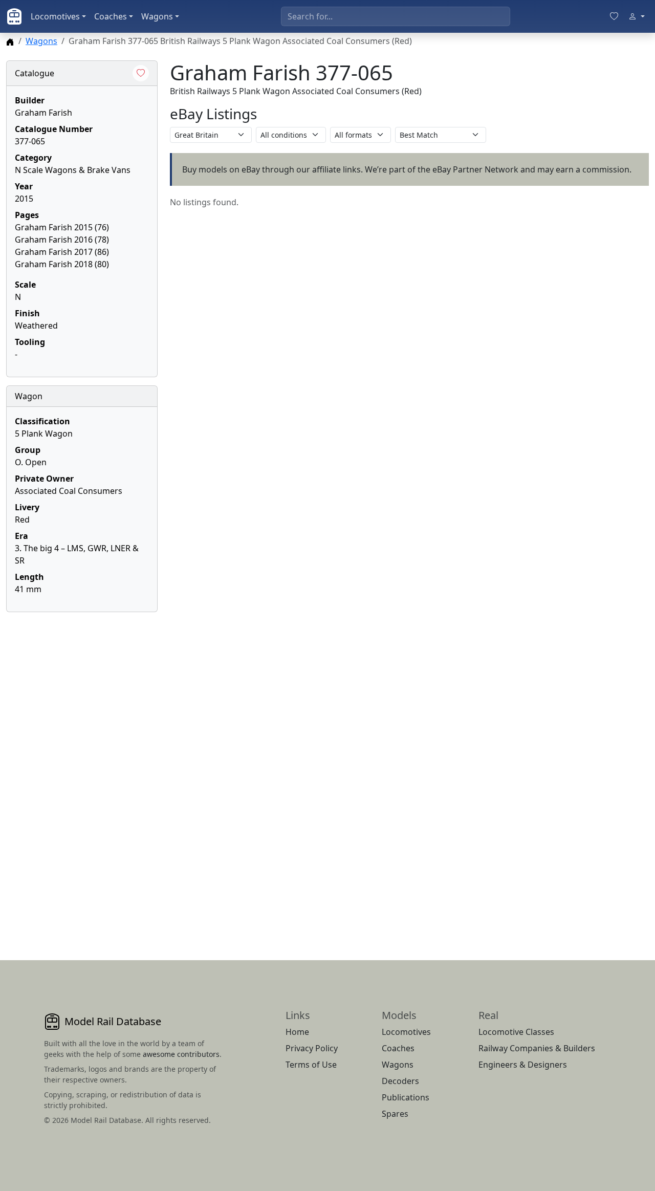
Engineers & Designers (522, 1064)
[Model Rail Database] (14, 16)
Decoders (400, 1081)
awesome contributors (181, 1054)
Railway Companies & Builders (536, 1048)
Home (297, 1031)
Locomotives (55, 16)
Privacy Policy (312, 1048)
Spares (395, 1113)
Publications (405, 1097)
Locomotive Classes (516, 1031)
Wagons (157, 16)
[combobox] (395, 16)
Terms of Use (311, 1064)
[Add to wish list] (141, 73)
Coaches (110, 16)
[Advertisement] (82, 773)
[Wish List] (614, 16)
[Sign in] (636, 16)
